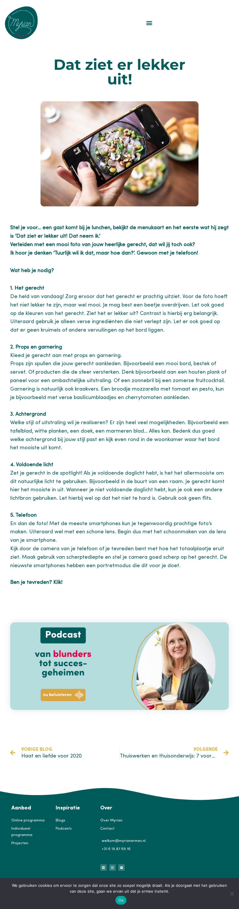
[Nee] (232, 893)
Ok (121, 900)
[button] (149, 22)
